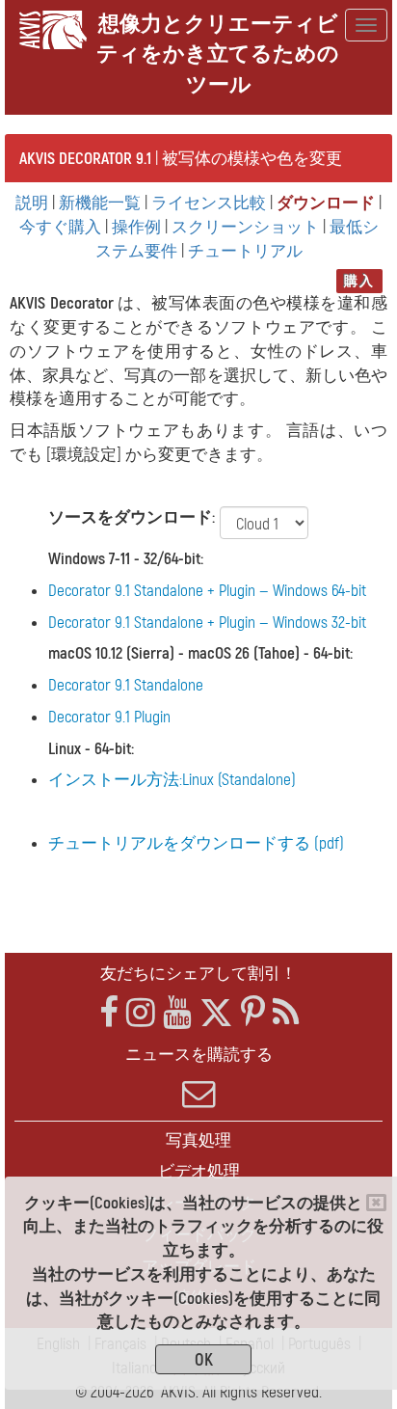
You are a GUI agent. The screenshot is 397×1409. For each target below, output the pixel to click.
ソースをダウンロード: (131, 517)
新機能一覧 (100, 203)
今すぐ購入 (60, 227)
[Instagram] (140, 1013)
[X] (216, 1013)
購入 (359, 281)
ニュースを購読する (199, 1054)
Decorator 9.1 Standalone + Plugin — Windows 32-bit (207, 622)
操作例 (136, 227)
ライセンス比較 (208, 203)
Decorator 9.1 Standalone (125, 685)
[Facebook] (109, 1013)
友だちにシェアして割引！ (198, 973)
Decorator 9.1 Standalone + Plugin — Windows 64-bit (207, 591)
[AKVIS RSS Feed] (286, 1013)
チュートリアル (245, 251)
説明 (31, 203)
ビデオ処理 (199, 1171)
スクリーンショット (245, 227)
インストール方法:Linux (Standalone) (172, 780)
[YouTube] (177, 1013)
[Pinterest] (253, 1013)
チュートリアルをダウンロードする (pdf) (196, 843)
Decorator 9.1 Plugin (109, 717)
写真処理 (198, 1140)
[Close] (376, 1202)
